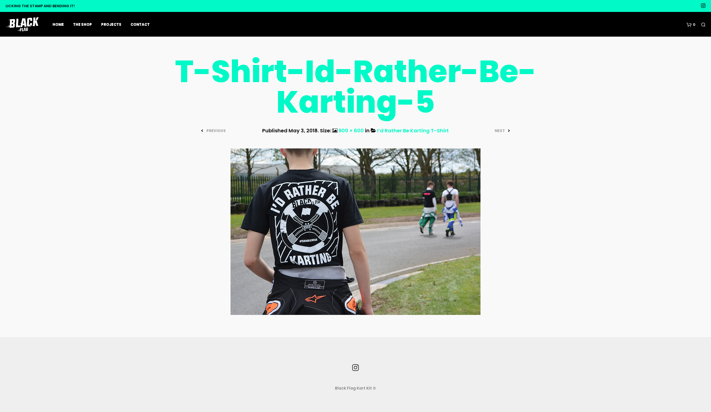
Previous (216, 131)
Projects (111, 24)
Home (58, 24)
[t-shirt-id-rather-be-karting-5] (355, 231)
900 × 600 (351, 130)
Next (500, 131)
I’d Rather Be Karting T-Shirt (413, 130)
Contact (140, 24)
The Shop (82, 24)
